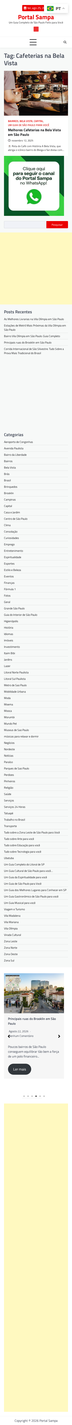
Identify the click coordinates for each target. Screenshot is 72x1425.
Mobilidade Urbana (15, 691)
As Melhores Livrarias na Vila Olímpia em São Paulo (34, 319)
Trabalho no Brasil (14, 819)
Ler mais (19, 1069)
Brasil (7, 480)
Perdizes (9, 775)
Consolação (10, 531)
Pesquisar (57, 225)
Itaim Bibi (9, 653)
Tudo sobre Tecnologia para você (22, 851)
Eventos (9, 576)
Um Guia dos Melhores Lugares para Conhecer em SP (35, 890)
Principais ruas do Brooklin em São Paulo (27, 342)
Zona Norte (10, 947)
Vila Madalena (12, 915)
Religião (8, 787)
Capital (38, 121)
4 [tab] (36, 1096)
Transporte (10, 826)
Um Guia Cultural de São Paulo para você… (28, 871)
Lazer (7, 666)
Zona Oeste (11, 954)
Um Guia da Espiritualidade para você (25, 877)
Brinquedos (10, 487)
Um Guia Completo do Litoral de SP (24, 864)
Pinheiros (9, 781)
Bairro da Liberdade (15, 455)
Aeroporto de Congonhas (18, 442)
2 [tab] (28, 1096)
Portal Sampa (36, 17)
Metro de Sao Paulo (15, 685)
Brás (7, 474)
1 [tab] (24, 1096)
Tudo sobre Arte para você (19, 839)
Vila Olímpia (11, 928)
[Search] (65, 42)
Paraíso (8, 762)
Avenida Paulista (13, 448)
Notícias (8, 755)
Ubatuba (9, 858)
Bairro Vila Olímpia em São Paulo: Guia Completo (32, 336)
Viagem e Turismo (14, 909)
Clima (7, 525)
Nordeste (9, 749)
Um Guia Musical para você (19, 903)
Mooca (8, 711)
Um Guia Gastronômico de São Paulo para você (31, 896)
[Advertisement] (36, 268)
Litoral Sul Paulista (15, 679)
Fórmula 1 (10, 589)
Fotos (7, 595)
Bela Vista (26, 121)
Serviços (9, 800)
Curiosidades (11, 538)
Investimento (12, 647)
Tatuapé (8, 813)
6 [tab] (44, 1096)
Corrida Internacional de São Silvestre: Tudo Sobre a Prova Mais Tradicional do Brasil (34, 351)
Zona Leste (10, 941)
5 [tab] (40, 1096)
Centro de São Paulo (15, 519)
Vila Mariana (11, 922)
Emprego (9, 544)
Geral (7, 602)
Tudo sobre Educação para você (22, 845)
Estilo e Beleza (12, 570)
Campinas (10, 499)
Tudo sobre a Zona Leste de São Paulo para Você (32, 832)
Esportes (9, 563)
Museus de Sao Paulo (16, 730)
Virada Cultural (12, 935)
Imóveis (8, 640)
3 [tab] (32, 1096)
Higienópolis (11, 621)
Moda (7, 698)
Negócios (9, 743)
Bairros (13, 121)
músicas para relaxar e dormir (21, 736)
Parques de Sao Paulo (16, 768)
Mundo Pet (10, 723)
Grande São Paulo (14, 608)
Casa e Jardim (12, 512)
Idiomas (8, 634)
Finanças (9, 583)
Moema (8, 704)
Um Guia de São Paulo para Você (28, 125)
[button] (9, 1036)
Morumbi (9, 717)
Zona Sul (9, 960)
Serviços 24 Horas (14, 807)
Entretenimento (13, 551)
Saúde (7, 794)
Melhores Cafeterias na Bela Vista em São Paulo (34, 132)
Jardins (8, 659)
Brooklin (9, 493)
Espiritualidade (12, 557)
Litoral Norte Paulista (16, 672)
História (8, 627)
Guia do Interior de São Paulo (20, 615)
